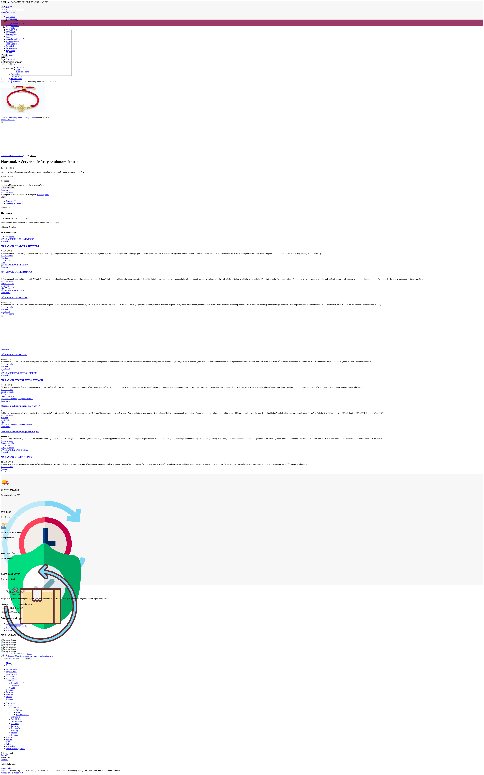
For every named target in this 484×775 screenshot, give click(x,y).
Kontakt (9, 630)
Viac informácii (7, 773)
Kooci (29, 654)
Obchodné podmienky (15, 623)
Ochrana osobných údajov (16, 626)
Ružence (14, 735)
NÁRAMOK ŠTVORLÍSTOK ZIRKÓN (22, 380)
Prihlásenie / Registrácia (15, 749)
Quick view (5, 260)
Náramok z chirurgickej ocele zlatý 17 (20, 406)
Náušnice (15, 724)
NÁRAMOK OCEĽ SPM (14, 297)
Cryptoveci (10, 17)
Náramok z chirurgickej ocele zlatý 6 (20, 431)
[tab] (244, 201)
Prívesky (14, 726)
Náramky (12, 81)
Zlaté (18, 81)
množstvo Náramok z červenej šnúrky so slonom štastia (23, 185)
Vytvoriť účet (6, 768)
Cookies (9, 628)
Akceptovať (18, 773)
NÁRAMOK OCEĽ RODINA (16, 272)
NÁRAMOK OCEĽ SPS (14, 354)
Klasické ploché (17, 23)
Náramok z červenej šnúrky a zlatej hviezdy (18, 117)
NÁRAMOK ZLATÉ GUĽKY (17, 457)
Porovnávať (11, 746)
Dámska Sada (11, 19)
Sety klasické (16, 76)
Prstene (14, 733)
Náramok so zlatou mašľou (12, 156)
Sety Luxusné (16, 721)
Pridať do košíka (8, 188)
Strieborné (15, 685)
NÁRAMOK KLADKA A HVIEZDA (20, 246)
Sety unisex (15, 717)
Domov (4, 81)
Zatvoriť (4, 755)
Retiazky (14, 730)
